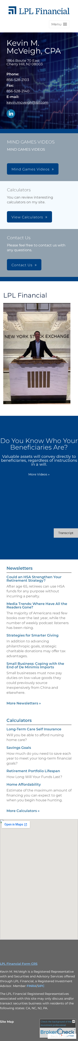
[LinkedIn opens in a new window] (10, 114)
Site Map (7, 1022)
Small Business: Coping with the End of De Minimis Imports (35, 665)
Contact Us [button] (21, 265)
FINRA (31, 986)
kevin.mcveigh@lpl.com (27, 102)
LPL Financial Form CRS (18, 964)
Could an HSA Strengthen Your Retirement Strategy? (34, 579)
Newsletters (19, 568)
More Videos (39, 474)
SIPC (40, 986)
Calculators (19, 720)
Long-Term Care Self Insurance (33, 729)
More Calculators (23, 811)
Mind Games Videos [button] (30, 169)
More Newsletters (23, 703)
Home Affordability (23, 784)
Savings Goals (18, 748)
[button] (59, 24)
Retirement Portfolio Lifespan (33, 771)
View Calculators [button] (27, 217)
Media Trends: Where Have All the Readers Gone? (36, 605)
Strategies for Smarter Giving (32, 635)
